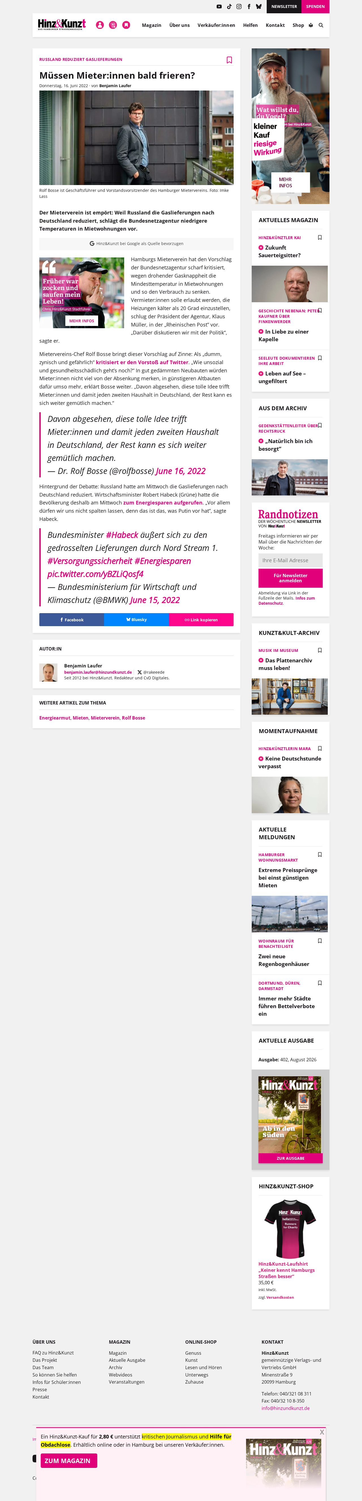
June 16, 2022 (181, 470)
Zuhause (194, 1382)
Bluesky (259, 6)
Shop (298, 25)
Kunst (191, 1360)
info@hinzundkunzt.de (286, 1408)
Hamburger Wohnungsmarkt (278, 857)
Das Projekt (45, 1360)
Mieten (81, 718)
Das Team (43, 1367)
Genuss (193, 1353)
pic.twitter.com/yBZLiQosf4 (95, 573)
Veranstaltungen (127, 1382)
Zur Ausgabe (291, 1158)
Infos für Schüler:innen (57, 1382)
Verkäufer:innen (216, 25)
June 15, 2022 (155, 599)
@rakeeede (153, 672)
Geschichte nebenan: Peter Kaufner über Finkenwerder (289, 316)
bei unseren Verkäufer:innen (189, 1444)
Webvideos (120, 1375)
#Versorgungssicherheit (90, 560)
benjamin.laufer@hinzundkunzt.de (98, 672)
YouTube (219, 6)
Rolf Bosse (133, 718)
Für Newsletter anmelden (290, 578)
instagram (239, 6)
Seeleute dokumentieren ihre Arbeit (286, 360)
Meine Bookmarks (126, 25)
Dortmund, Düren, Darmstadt (279, 985)
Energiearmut (54, 718)
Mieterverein (105, 718)
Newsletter (284, 6)
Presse (40, 1389)
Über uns (179, 25)
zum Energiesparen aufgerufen (162, 502)
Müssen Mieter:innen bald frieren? (117, 75)
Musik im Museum (278, 650)
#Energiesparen (163, 560)
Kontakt (275, 25)
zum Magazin (67, 1460)
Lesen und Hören (203, 1367)
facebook (249, 6)
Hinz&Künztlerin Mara (284, 748)
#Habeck (122, 534)
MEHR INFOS (81, 320)
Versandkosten (280, 1297)
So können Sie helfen (55, 1375)
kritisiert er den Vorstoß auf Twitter (142, 362)
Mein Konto (99, 25)
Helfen (250, 25)
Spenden (315, 6)
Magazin (151, 25)
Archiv (115, 1367)
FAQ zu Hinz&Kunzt (53, 1353)
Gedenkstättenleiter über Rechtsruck (288, 428)
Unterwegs (196, 1375)
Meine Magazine (113, 25)
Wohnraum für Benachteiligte (276, 943)
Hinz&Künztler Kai (279, 237)
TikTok (229, 6)
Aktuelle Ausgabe (127, 1360)
